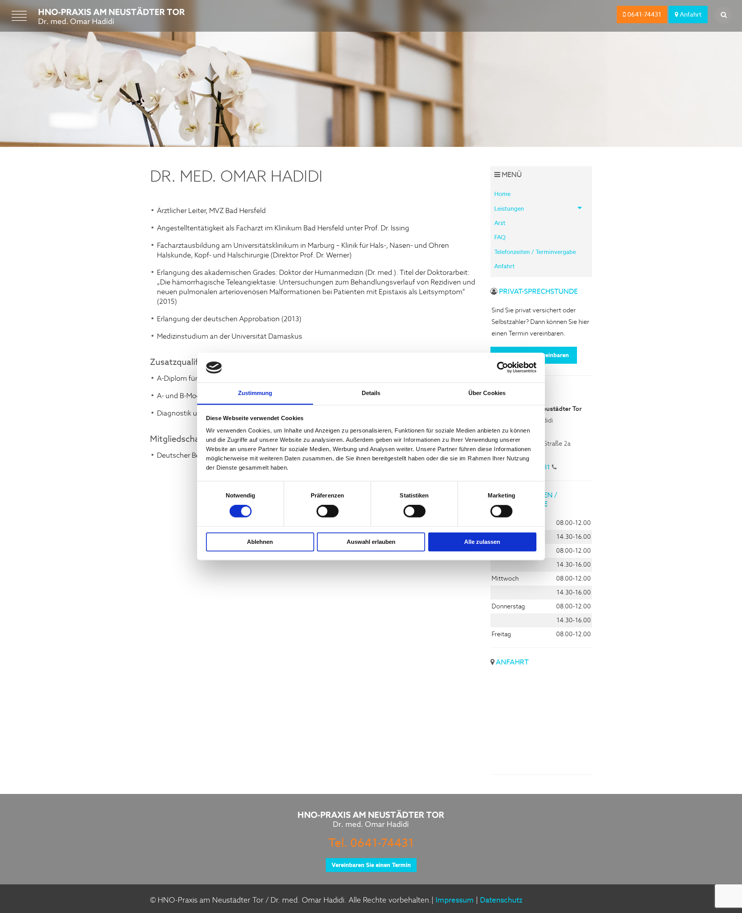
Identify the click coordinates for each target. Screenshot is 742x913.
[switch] (328, 511)
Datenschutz (501, 900)
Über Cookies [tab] (486, 393)
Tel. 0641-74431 (371, 842)
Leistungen (509, 208)
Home (502, 194)
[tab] (541, 208)
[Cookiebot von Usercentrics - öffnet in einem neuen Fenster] (502, 367)
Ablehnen (260, 541)
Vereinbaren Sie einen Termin (371, 865)
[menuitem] (541, 194)
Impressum (455, 900)
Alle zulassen (482, 541)
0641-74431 (643, 14)
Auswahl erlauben (371, 541)
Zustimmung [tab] (255, 393)
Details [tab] (371, 393)
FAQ (499, 237)
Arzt (499, 223)
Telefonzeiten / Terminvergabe (535, 252)
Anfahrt (689, 14)
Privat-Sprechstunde (538, 291)
